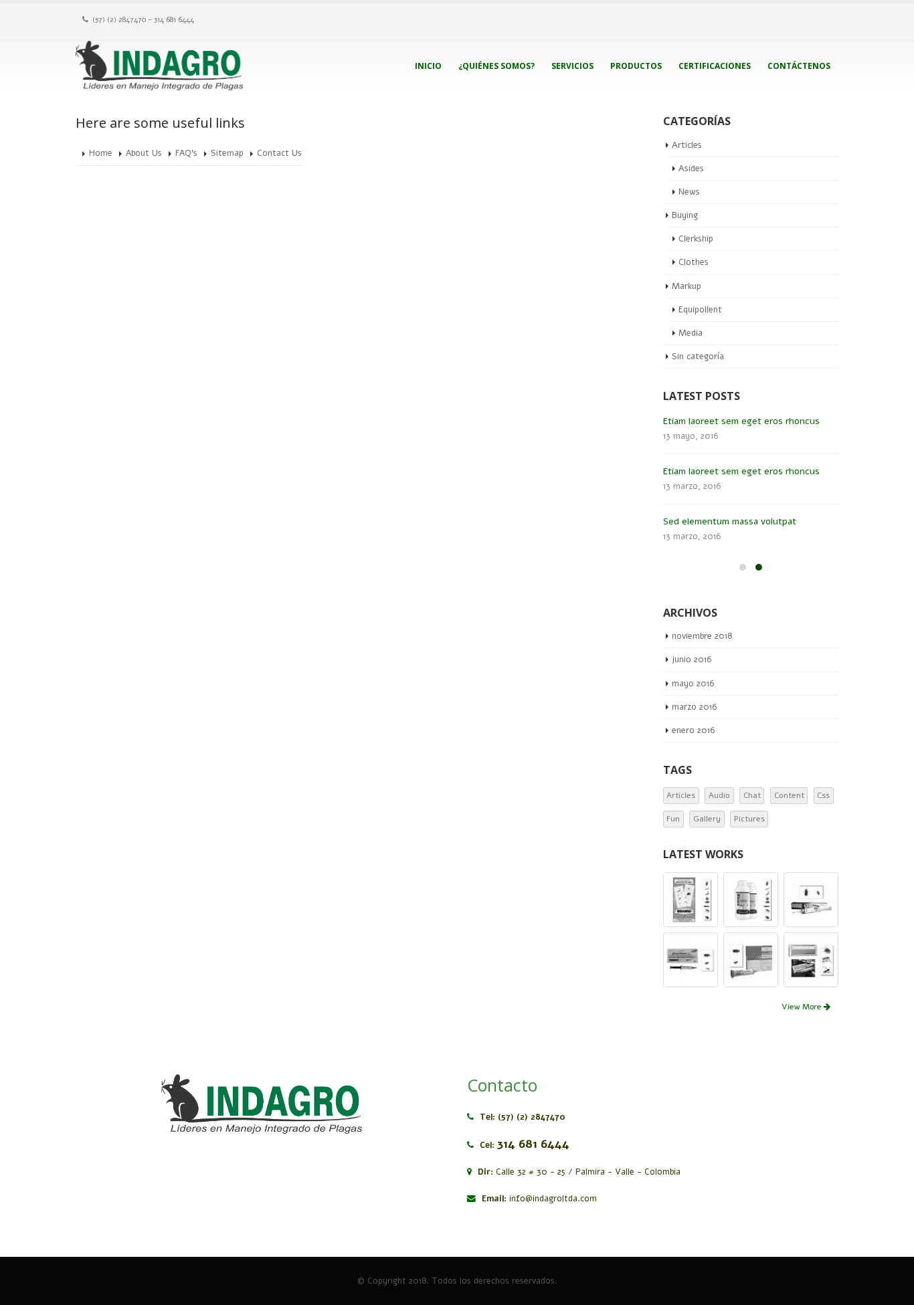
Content (789, 795)
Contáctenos (798, 66)
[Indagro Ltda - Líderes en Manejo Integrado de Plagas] (159, 65)
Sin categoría (698, 356)
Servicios (572, 66)
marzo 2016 (694, 707)
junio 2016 (691, 660)
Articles (687, 145)
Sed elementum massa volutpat (729, 521)
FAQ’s (186, 153)
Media (690, 333)
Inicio (428, 66)
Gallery (707, 818)
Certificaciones (714, 66)
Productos (636, 66)
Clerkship (695, 239)
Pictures (749, 818)
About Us (144, 153)
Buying (685, 215)
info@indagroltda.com (553, 1198)
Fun (673, 818)
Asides (691, 169)
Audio (719, 795)
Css (823, 795)
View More (803, 1006)
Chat (752, 795)
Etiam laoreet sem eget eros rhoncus (741, 421)
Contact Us (279, 153)
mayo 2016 (693, 684)
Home (100, 153)
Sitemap (227, 153)
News (689, 192)
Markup (686, 286)
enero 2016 (693, 730)
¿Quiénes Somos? (496, 66)
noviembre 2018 (702, 636)
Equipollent (700, 310)
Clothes (693, 262)
